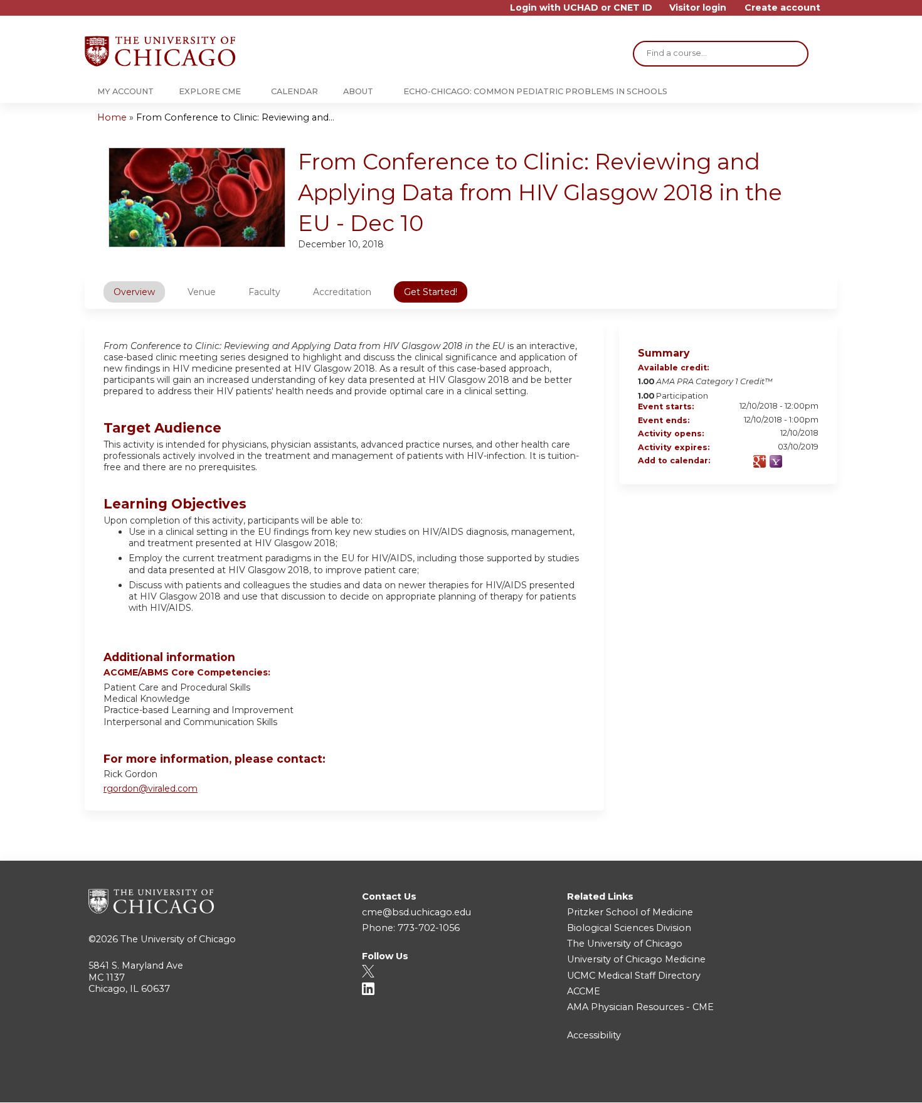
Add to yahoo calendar (776, 461)
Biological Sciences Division (629, 928)
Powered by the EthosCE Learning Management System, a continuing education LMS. (792, 1082)
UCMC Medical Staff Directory (634, 975)
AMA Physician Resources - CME (640, 1007)
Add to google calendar (759, 461)
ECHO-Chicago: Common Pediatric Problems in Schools (535, 91)
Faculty (264, 292)
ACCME (583, 991)
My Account (125, 91)
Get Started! (430, 292)
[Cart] (833, 12)
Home (112, 117)
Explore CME (210, 91)
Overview (134, 292)
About (358, 91)
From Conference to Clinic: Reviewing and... (235, 117)
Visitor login (697, 8)
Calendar (294, 91)
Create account (782, 8)
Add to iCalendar (792, 461)
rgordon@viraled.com (150, 788)
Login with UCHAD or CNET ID (581, 8)
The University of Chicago (178, 939)
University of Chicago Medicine (636, 959)
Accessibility (594, 1035)
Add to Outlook (808, 461)
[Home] (160, 51)
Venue (202, 292)
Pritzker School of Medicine (630, 912)
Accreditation (342, 292)
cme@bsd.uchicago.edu (416, 912)
